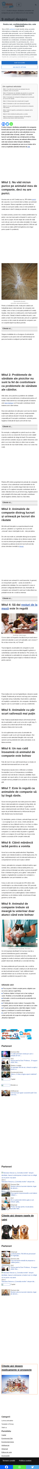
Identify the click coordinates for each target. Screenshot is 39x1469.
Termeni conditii (8, 1461)
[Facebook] (3, 124)
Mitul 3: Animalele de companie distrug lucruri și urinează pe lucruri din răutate (18, 97)
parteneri (12, 29)
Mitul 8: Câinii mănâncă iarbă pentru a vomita (15, 114)
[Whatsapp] (11, 124)
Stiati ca (4, 1427)
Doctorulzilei (6, 1456)
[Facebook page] (17, 1039)
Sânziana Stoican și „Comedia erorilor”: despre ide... (18, 1181)
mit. (28, 147)
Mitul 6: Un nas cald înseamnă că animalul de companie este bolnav (18, 106)
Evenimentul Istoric (8, 1442)
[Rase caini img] (15, 1239)
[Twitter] (7, 124)
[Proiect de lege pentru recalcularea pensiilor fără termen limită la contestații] (6, 1207)
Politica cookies (25, 1461)
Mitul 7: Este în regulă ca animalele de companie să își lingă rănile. (18, 110)
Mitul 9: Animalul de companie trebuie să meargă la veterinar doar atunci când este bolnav (17, 117)
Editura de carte (7, 1452)
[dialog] (19, 46)
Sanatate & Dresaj (7, 1424)
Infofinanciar (5, 1445)
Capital (4, 1435)
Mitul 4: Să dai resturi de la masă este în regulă (15, 101)
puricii (34, 199)
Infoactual (5, 1449)
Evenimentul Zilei (7, 1438)
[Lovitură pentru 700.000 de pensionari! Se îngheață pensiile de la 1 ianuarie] (6, 1254)
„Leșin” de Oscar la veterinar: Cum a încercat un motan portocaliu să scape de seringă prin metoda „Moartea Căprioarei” (18, 1015)
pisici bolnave (9, 403)
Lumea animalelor (7, 1420)
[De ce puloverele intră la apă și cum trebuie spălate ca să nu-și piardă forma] (6, 1200)
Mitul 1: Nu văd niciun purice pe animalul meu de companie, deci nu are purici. (16, 89)
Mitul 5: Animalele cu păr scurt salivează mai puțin (16, 103)
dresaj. (21, 546)
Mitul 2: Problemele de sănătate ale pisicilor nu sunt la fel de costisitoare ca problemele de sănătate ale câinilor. (18, 93)
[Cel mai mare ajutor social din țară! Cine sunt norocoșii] (6, 1093)
